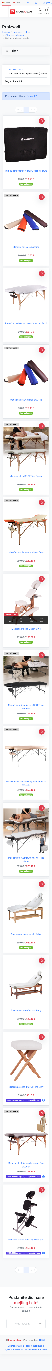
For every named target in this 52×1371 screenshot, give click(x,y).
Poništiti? (32, 96)
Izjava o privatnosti (14, 1349)
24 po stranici (15, 69)
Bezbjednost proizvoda (36, 1349)
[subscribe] (41, 1324)
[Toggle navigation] (4, 11)
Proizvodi (17, 32)
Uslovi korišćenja (16, 1346)
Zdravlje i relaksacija (14, 35)
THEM (42, 1340)
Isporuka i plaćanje (35, 1346)
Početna (6, 32)
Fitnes (27, 32)
